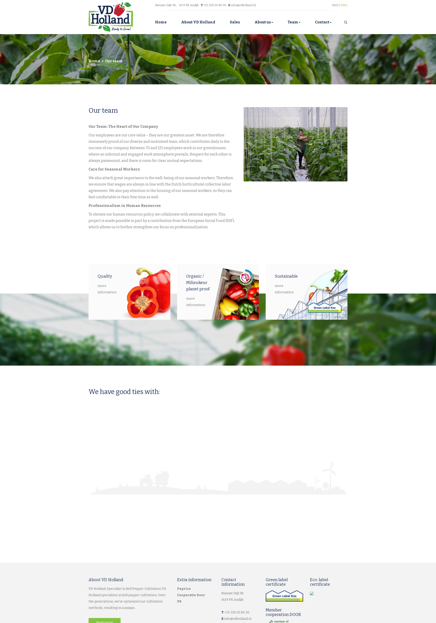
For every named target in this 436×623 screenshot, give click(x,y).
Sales (235, 22)
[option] (296, 144)
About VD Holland (198, 22)
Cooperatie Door (191, 595)
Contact (322, 22)
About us (263, 22)
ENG (344, 5)
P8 (179, 601)
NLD (335, 5)
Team (293, 22)
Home (161, 22)
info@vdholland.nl (243, 5)
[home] (111, 17)
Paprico (184, 589)
